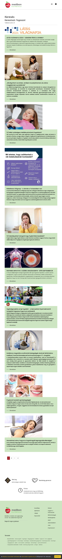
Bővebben (13, 50)
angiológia (24, 538)
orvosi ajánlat (21, 542)
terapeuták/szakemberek (13, 544)
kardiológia (26, 540)
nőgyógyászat (11, 542)
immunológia (20, 540)
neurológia (53, 540)
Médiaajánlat (51, 517)
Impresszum (51, 528)
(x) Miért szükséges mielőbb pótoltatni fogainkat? (24, 132)
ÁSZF (49, 520)
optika (16, 542)
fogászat (42, 538)
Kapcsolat (37, 516)
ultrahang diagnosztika (28, 544)
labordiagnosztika (46, 540)
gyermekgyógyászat (12, 540)
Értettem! (57, 556)
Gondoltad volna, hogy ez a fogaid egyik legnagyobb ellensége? (29, 440)
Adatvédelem (52, 523)
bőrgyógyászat (31, 538)
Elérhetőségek (52, 515)
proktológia (27, 542)
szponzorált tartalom (42, 542)
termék (20, 544)
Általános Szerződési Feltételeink (11, 556)
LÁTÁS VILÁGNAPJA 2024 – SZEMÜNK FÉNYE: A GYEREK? (25, 38)
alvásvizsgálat (18, 538)
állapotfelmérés (10, 538)
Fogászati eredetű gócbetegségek (19, 400)
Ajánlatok (37, 510)
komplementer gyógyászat (35, 540)
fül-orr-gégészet (48, 538)
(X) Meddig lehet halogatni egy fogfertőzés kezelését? (26, 236)
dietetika (37, 538)
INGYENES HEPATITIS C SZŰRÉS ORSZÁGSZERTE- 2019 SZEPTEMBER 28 (30, 271)
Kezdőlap (37, 508)
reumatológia (34, 542)
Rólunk (49, 508)
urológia (36, 544)
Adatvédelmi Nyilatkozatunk (28, 556)
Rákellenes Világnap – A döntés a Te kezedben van (24, 189)
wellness (40, 544)
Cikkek (36, 513)
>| (17, 458)
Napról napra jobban (12, 521)
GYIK (49, 525)
